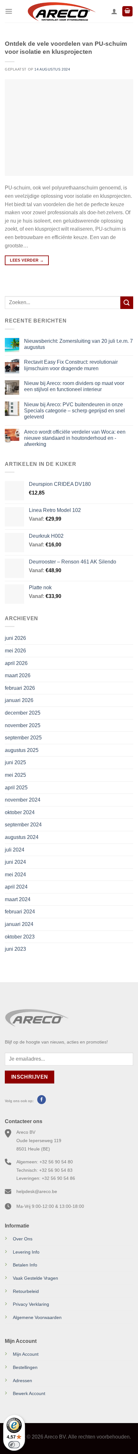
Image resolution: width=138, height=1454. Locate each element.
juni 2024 (15, 862)
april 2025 (16, 787)
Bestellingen (25, 1367)
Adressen (22, 1380)
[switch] (14, 1444)
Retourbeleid (26, 1291)
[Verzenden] (126, 302)
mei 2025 (15, 775)
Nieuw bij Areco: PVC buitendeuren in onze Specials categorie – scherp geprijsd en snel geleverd (74, 410)
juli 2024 (14, 849)
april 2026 (16, 663)
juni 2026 (15, 638)
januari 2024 (19, 924)
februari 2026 (20, 688)
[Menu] (9, 11)
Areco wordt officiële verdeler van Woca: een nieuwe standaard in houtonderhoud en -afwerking (74, 438)
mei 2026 (15, 650)
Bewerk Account (29, 1393)
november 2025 (22, 725)
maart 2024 (17, 899)
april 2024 (16, 887)
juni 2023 (15, 949)
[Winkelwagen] (127, 11)
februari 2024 (20, 911)
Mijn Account (26, 1354)
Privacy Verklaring (31, 1304)
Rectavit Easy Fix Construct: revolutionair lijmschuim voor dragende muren (71, 365)
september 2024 (23, 824)
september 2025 (23, 737)
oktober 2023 (20, 936)
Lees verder (27, 260)
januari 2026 (19, 700)
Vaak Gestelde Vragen (35, 1278)
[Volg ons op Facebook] (41, 1099)
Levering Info (26, 1252)
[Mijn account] (114, 11)
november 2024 (22, 800)
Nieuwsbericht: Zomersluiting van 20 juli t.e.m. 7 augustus (78, 344)
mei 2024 (15, 874)
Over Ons (22, 1238)
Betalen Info (25, 1264)
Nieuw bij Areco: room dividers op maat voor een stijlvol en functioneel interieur (74, 386)
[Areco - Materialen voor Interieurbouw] (61, 11)
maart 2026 (17, 675)
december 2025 (22, 713)
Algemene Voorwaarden (37, 1317)
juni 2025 (15, 762)
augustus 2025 (22, 750)
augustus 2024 (22, 837)
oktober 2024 (20, 812)
